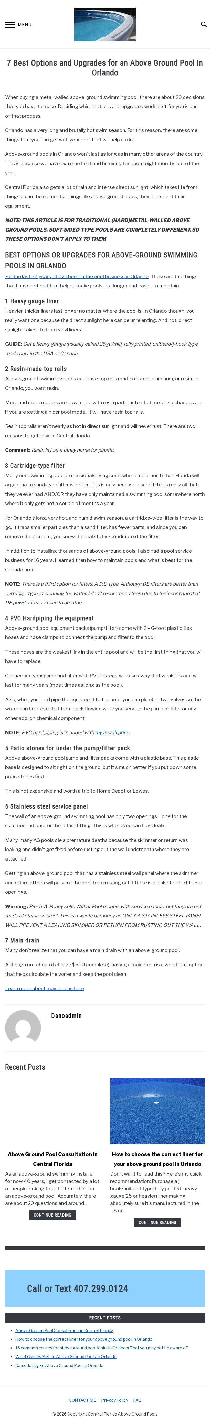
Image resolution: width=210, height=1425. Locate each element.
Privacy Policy (114, 1400)
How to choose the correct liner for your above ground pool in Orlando (83, 1339)
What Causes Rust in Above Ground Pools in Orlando (66, 1356)
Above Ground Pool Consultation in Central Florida (64, 1330)
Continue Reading (52, 1215)
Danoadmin (66, 1015)
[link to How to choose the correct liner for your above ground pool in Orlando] (157, 1111)
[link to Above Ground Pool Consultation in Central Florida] (52, 1111)
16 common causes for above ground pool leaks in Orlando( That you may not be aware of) (101, 1348)
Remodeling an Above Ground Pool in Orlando (59, 1365)
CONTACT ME (82, 1400)
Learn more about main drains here (44, 988)
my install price (112, 732)
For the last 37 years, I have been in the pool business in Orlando (77, 276)
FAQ (137, 1400)
